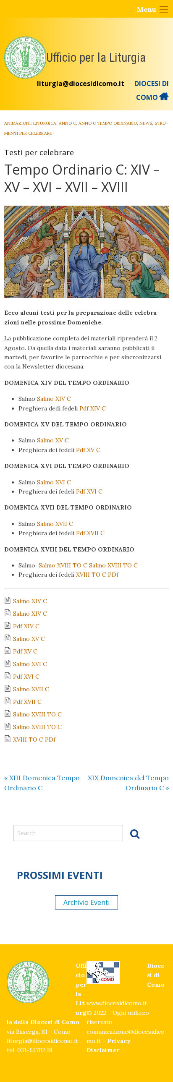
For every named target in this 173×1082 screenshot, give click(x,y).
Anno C (67, 123)
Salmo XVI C (54, 482)
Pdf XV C (88, 450)
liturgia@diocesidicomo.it (80, 83)
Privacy (119, 1041)
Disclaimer (102, 1050)
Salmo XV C (53, 440)
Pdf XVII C (91, 533)
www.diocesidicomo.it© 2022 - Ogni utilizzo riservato (117, 1012)
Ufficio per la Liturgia (96, 57)
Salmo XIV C (54, 398)
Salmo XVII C (55, 524)
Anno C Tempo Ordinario (108, 123)
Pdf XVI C (89, 491)
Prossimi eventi (60, 875)
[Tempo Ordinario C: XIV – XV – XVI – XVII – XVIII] (86, 252)
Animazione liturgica (30, 123)
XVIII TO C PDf (97, 574)
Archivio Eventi (86, 902)
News (145, 123)
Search (135, 833)
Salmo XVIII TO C (63, 565)
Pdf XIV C (92, 408)
